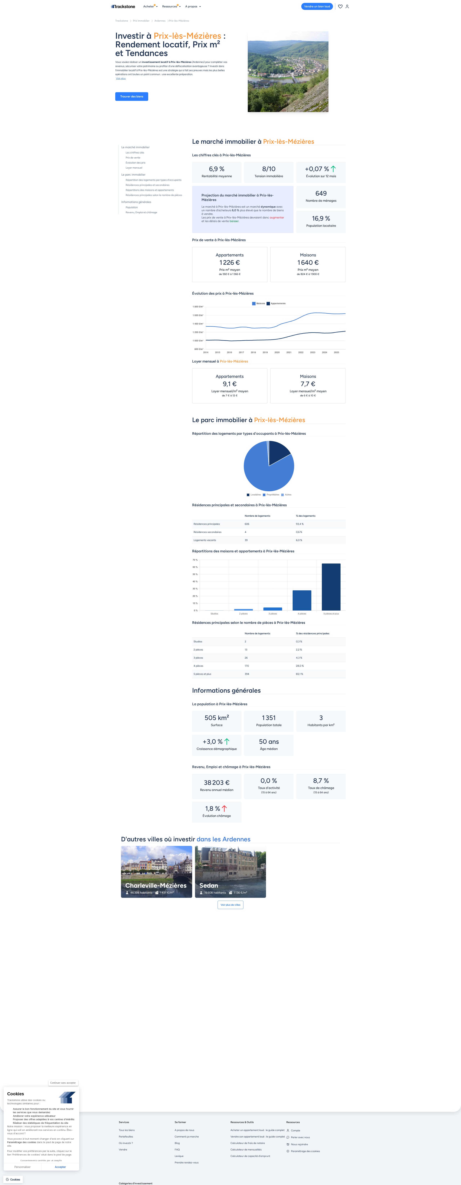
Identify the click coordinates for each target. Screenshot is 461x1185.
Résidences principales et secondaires (147, 185)
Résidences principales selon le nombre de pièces (154, 195)
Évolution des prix (136, 162)
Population (132, 207)
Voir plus (121, 78)
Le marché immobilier (135, 147)
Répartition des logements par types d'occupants (154, 180)
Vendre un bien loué (317, 6)
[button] (13, 1179)
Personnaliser (22, 1166)
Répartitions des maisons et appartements (150, 190)
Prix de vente (133, 157)
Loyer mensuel (134, 167)
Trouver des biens (131, 96)
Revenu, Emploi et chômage (141, 212)
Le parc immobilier (133, 174)
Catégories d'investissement (136, 1183)
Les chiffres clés (135, 152)
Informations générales (136, 202)
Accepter (60, 1166)
